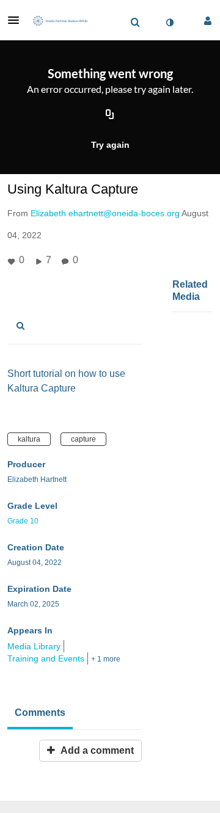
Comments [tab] (40, 712)
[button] (17, 20)
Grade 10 (22, 521)
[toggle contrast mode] (169, 23)
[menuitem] (135, 23)
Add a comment (96, 750)
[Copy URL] (110, 115)
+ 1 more (105, 659)
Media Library (34, 646)
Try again (110, 145)
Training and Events (45, 658)
